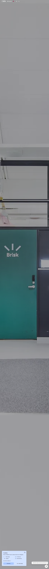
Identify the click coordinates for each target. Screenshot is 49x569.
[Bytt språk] (14, 1)
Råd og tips (9, 1)
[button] (40, 563)
